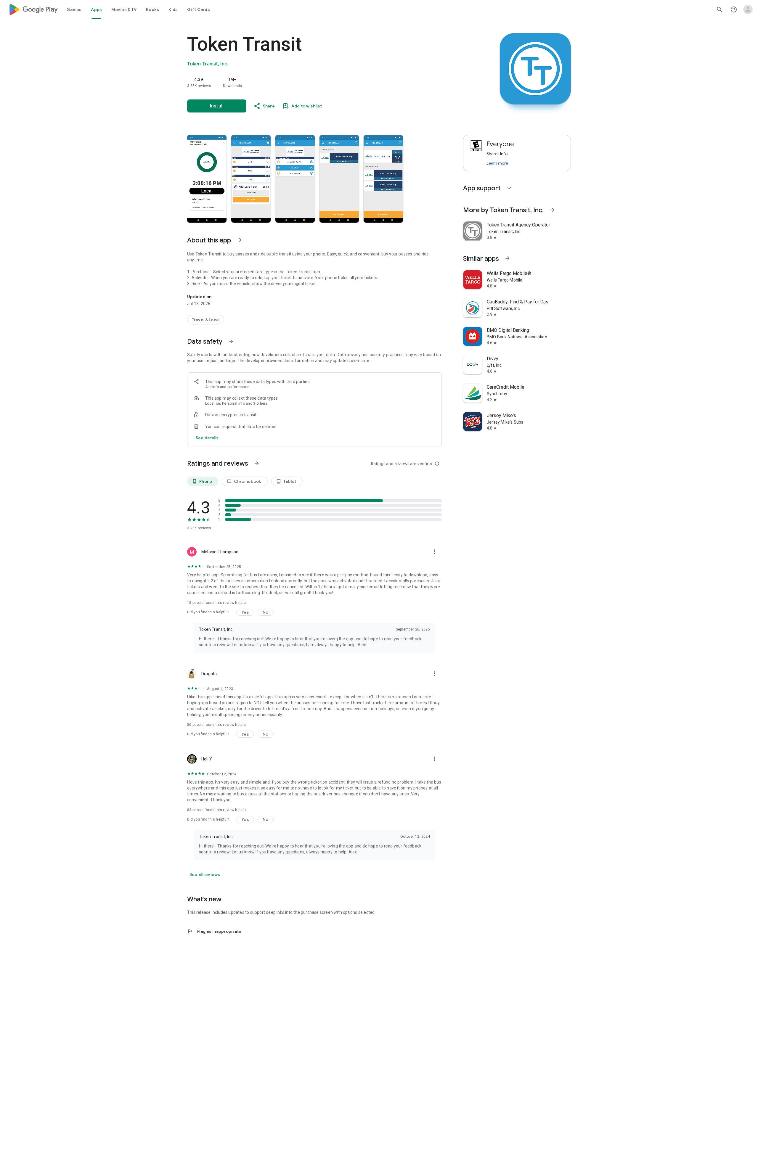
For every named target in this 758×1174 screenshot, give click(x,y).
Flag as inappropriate (214, 931)
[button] (207, 179)
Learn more (497, 163)
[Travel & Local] (205, 319)
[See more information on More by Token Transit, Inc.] (552, 210)
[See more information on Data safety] (231, 341)
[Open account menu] (748, 9)
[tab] (74, 9)
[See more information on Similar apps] (507, 258)
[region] (305, 82)
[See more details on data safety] (207, 438)
